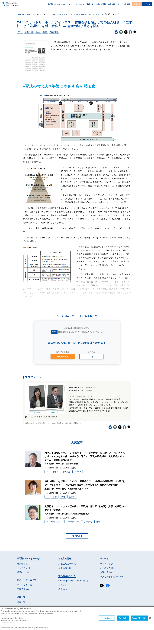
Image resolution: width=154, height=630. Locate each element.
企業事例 (29, 32)
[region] (77, 618)
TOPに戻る (77, 536)
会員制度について (115, 4)
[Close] (150, 618)
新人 (38, 32)
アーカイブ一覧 (24, 585)
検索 (128, 4)
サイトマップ (106, 563)
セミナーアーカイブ (76, 4)
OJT (20, 32)
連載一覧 (90, 4)
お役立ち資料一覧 (67, 563)
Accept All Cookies (139, 618)
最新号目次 (22, 563)
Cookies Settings (106, 618)
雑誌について (23, 572)
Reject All (122, 618)
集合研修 (54, 32)
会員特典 (62, 589)
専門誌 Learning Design (58, 14)
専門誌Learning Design (57, 4)
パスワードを (112, 577)
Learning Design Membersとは (73, 580)
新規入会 (137, 4)
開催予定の (26, 589)
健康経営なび (64, 568)
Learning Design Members (29, 14)
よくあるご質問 (107, 568)
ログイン (146, 4)
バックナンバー (24, 568)
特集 (45, 32)
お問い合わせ (106, 572)
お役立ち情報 (101, 4)
